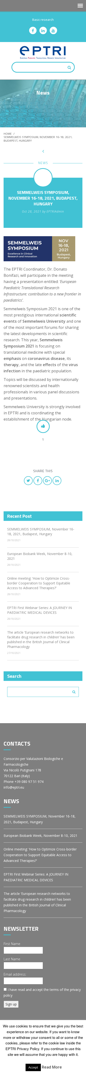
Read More (52, 1067)
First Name (12, 943)
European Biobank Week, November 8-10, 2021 (40, 835)
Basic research (43, 19)
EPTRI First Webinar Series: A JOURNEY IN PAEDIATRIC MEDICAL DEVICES (39, 610)
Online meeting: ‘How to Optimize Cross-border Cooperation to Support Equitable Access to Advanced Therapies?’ (38, 583)
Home (8, 133)
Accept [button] (33, 1067)
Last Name (12, 959)
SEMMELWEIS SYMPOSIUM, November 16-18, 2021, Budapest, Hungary (40, 531)
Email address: (15, 974)
